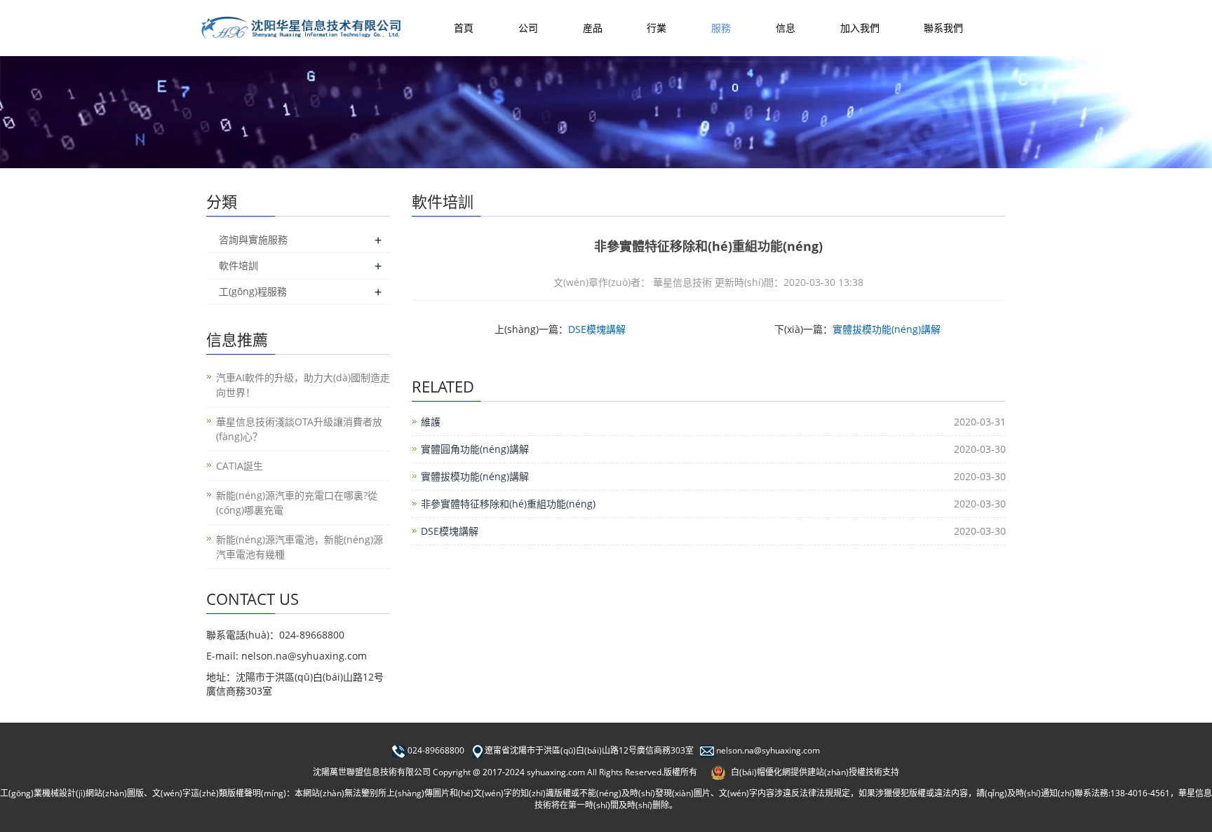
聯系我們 (943, 27)
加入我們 (860, 27)
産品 (592, 27)
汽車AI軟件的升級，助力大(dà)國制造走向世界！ (303, 385)
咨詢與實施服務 (253, 239)
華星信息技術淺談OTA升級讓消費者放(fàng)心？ (299, 429)
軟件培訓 (238, 265)
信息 (785, 27)
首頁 (463, 27)
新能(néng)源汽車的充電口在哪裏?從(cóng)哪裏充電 (296, 503)
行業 (656, 27)
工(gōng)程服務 (253, 291)
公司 (528, 27)
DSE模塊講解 (597, 329)
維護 (430, 421)
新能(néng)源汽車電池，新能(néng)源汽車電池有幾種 (299, 547)
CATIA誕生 (239, 465)
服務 (721, 27)
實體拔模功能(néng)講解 (887, 329)
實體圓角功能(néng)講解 (475, 449)
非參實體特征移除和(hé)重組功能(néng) (508, 503)
